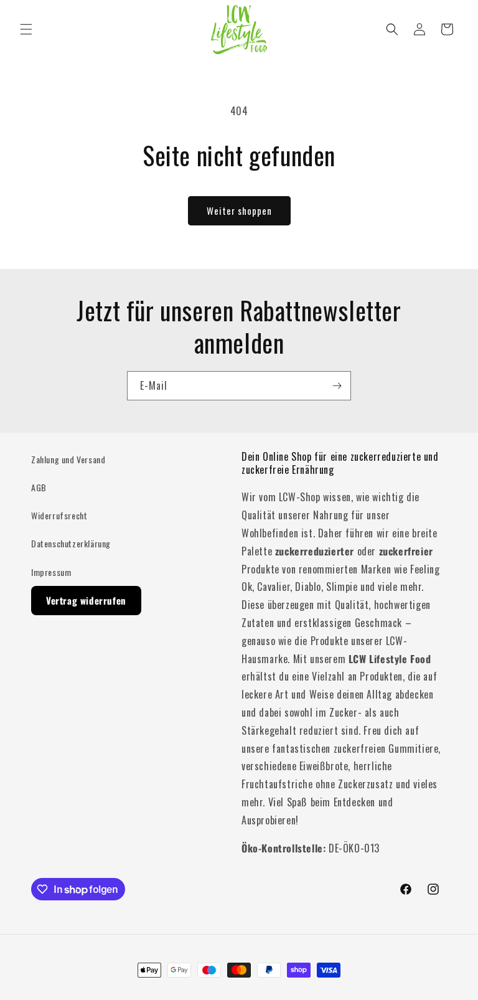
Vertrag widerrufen (86, 600)
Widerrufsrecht (59, 515)
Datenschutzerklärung (71, 543)
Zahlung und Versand (68, 459)
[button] (26, 29)
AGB (39, 487)
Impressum (51, 571)
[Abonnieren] (336, 385)
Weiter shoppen (239, 210)
